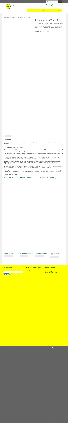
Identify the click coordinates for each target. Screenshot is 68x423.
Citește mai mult (8, 255)
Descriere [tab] (8, 135)
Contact (59, 10)
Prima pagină (6, 17)
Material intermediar (52, 10)
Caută (60, 1)
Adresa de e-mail (7, 269)
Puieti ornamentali (35, 10)
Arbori (18, 17)
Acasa (29, 10)
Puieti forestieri (44, 10)
